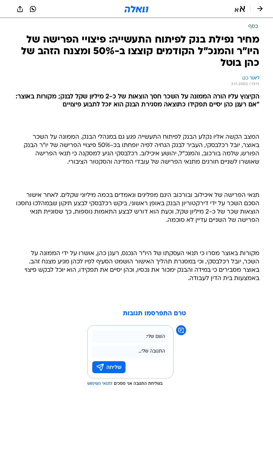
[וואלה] (136, 9)
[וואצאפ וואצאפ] (33, 9)
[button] (240, 9)
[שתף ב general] (20, 9)
